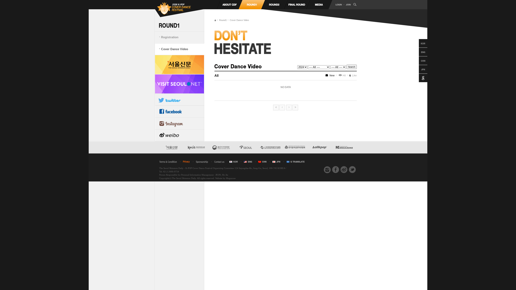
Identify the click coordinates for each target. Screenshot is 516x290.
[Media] (319, 4)
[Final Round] (296, 4)
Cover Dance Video (174, 49)
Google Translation (419, 78)
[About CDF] (229, 4)
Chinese (419, 60)
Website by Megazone (225, 178)
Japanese (419, 69)
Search (351, 67)
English (419, 52)
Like (354, 75)
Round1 (223, 20)
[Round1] (252, 4)
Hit (344, 75)
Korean (419, 43)
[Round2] (274, 4)
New (332, 75)
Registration (169, 37)
